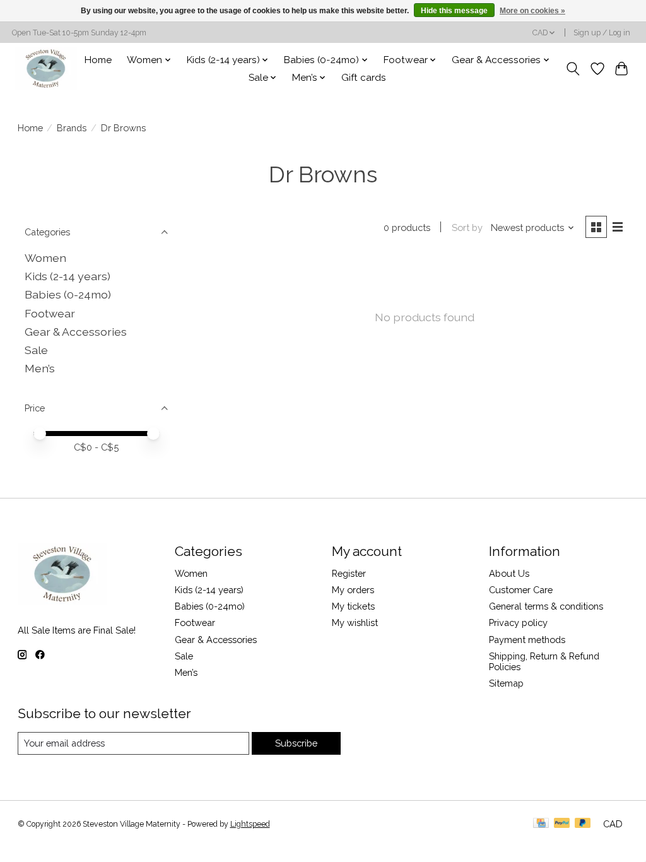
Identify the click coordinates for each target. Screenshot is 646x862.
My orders (353, 589)
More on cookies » (532, 10)
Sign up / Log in (601, 32)
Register (349, 573)
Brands (71, 127)
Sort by (467, 227)
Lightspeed (250, 824)
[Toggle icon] (572, 68)
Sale (36, 350)
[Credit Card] (541, 824)
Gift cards (363, 77)
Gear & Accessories (76, 331)
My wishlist (355, 622)
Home (98, 60)
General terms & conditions (546, 606)
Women (45, 257)
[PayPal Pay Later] (583, 824)
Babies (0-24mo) (68, 294)
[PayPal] (562, 824)
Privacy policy (518, 622)
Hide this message (454, 10)
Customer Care (521, 589)
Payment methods (527, 639)
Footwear (50, 313)
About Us (509, 573)
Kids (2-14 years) (67, 276)
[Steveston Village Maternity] (46, 68)
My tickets (353, 606)
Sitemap (506, 683)
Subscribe (296, 743)
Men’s (40, 368)
